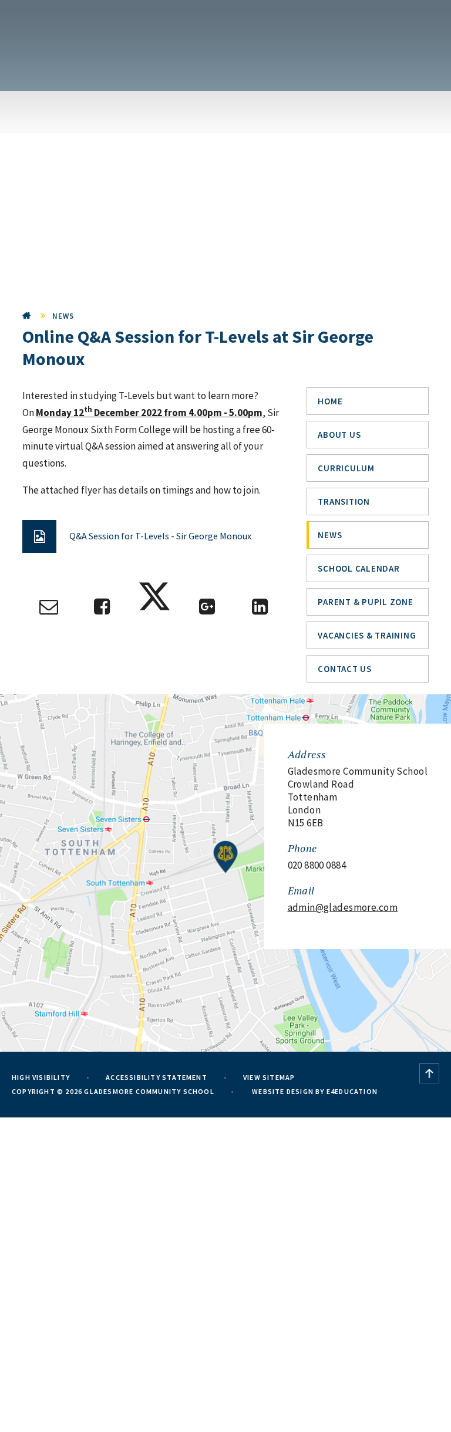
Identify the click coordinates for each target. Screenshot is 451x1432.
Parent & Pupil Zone (365, 601)
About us (339, 434)
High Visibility (41, 1077)
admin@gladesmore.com (343, 907)
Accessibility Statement (156, 1077)
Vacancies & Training (367, 635)
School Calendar (358, 568)
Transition (344, 501)
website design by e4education (314, 1091)
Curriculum (346, 468)
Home (27, 316)
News (63, 316)
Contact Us (345, 668)
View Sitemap (269, 1077)
